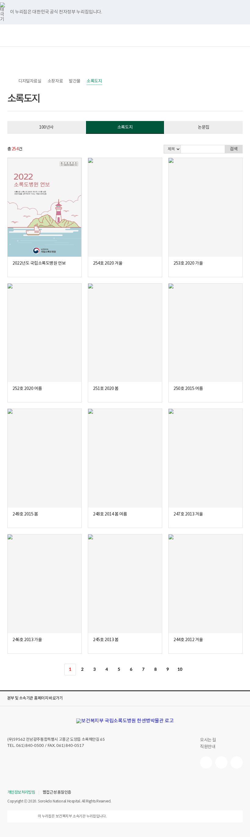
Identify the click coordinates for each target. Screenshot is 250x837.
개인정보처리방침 (21, 793)
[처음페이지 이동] (46, 669)
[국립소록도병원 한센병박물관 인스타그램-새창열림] (236, 762)
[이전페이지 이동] (58, 669)
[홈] (10, 81)
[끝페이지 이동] (204, 669)
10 (179, 669)
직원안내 (207, 746)
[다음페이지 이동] (192, 669)
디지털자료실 (29, 81)
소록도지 (94, 81)
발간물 (74, 81)
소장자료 (55, 81)
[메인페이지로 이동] (124, 721)
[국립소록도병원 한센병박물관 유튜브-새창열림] (221, 762)
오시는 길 (208, 740)
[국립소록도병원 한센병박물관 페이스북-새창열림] (206, 762)
